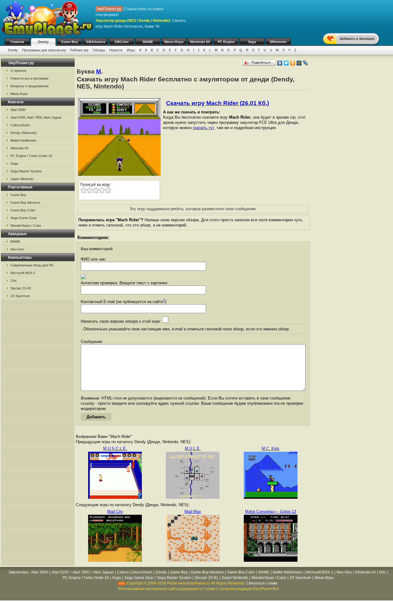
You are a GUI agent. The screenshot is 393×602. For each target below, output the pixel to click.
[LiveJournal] (305, 63)
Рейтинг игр (79, 50)
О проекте (18, 71)
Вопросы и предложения (29, 86)
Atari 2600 (17, 110)
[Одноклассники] (293, 63)
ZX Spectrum (20, 296)
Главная (17, 42)
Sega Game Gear (23, 218)
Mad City (115, 511)
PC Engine (226, 42)
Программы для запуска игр (44, 50)
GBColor (122, 42)
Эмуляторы (18, 572)
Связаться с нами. (262, 583)
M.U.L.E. (193, 448)
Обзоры (99, 50)
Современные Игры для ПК (31, 265)
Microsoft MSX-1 (22, 273)
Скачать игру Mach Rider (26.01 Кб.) (217, 103)
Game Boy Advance (25, 202)
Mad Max (193, 511)
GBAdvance (95, 42)
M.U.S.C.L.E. (115, 448)
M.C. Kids (270, 448)
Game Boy (69, 42)
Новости (116, 50)
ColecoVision (20, 125)
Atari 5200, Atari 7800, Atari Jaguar (36, 117)
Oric (13, 280)
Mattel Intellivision (23, 140)
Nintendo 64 (200, 42)
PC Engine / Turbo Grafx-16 (31, 156)
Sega (252, 42)
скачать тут (203, 127)
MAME (148, 42)
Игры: (131, 50)
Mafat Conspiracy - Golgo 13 (270, 511)
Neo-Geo (17, 249)
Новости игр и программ (29, 78)
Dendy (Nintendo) (23, 133)
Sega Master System (26, 171)
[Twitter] (286, 63)
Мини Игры (173, 42)
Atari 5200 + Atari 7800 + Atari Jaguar (83, 572)
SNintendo (278, 42)
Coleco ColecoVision (134, 572)
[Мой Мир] (299, 63)
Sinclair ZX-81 (20, 288)
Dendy (43, 42)
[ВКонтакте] (280, 63)
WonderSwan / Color (25, 225)
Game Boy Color (22, 210)
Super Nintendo (21, 179)
